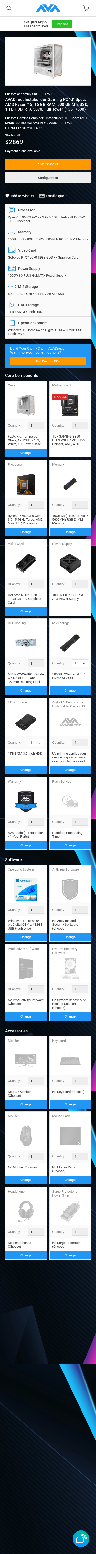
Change (25, 453)
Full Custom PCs (48, 361)
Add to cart (48, 164)
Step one (62, 24)
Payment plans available (22, 151)
